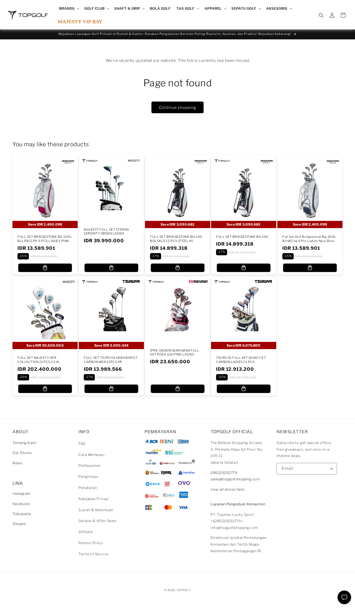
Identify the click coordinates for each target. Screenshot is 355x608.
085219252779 (224, 473)
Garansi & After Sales (97, 521)
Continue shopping (177, 107)
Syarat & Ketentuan (95, 510)
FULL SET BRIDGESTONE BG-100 (242, 237)
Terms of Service (93, 554)
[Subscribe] (331, 469)
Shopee (19, 524)
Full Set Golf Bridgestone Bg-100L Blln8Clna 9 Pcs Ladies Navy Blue (309, 239)
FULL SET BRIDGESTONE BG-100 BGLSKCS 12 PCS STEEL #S (176, 239)
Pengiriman (88, 477)
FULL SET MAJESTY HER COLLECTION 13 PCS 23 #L (38, 360)
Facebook (21, 504)
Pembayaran (89, 465)
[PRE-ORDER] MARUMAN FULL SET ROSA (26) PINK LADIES (174, 352)
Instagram (21, 493)
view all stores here (228, 489)
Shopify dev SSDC (184, 595)
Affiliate (85, 532)
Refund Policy (90, 543)
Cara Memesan (91, 455)
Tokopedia (21, 514)
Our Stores (22, 453)
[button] (68, 8)
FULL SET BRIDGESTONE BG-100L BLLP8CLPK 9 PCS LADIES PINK (44, 239)
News (17, 463)
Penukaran (87, 488)
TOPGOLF (183, 590)
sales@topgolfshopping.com (235, 479)
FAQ (82, 444)
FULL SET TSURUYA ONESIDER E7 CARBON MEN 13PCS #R (111, 360)
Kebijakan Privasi (93, 499)
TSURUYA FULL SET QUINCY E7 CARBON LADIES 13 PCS (241, 360)
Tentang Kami (24, 443)
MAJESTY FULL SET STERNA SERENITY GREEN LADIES (106, 231)
